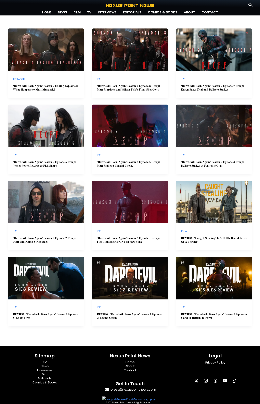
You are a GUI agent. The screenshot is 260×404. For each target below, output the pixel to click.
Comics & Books (162, 12)
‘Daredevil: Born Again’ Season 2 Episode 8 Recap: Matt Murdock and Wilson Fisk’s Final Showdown (128, 88)
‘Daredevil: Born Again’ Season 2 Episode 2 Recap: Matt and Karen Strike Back (44, 240)
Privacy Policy (215, 362)
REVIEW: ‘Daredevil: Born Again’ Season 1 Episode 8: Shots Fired (45, 316)
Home (46, 12)
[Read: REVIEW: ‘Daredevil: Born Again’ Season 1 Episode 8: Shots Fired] (46, 277)
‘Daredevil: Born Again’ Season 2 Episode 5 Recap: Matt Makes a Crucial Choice (128, 164)
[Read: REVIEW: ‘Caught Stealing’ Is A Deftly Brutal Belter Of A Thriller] (214, 201)
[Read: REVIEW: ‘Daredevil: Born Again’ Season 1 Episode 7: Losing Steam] (130, 277)
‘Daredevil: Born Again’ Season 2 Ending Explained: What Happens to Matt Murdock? (45, 88)
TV (89, 12)
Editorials (132, 12)
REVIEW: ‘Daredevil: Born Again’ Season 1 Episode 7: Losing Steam (129, 316)
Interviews (107, 12)
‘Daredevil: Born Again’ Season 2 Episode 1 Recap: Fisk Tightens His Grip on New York (128, 240)
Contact (210, 12)
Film (77, 12)
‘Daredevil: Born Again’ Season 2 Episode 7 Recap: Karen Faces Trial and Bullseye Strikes (212, 88)
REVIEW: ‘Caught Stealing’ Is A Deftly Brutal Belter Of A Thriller (214, 240)
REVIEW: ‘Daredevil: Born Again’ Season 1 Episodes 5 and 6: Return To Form (214, 316)
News (62, 12)
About (189, 12)
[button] (250, 5)
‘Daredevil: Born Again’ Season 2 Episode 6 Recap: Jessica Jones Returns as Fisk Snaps (44, 164)
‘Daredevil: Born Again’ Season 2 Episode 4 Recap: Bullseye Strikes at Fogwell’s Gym (212, 164)
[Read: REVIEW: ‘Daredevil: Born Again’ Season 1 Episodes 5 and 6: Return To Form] (214, 277)
